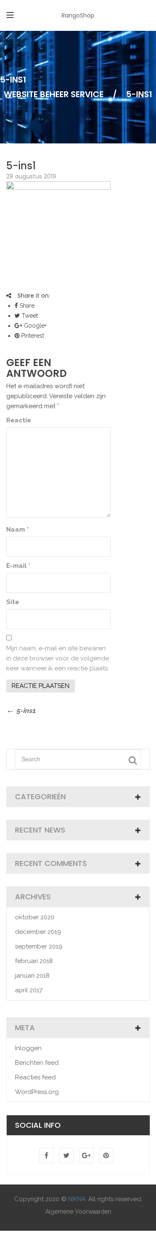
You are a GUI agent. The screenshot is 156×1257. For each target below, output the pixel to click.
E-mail (18, 566)
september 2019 (38, 946)
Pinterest (32, 335)
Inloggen (28, 1048)
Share (26, 305)
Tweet (29, 315)
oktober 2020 (34, 917)
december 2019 (38, 932)
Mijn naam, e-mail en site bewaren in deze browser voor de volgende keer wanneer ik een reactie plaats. (57, 658)
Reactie (18, 420)
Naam (17, 529)
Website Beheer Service (54, 94)
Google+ (34, 325)
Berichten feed (37, 1062)
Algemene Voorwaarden (78, 1211)
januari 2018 (32, 975)
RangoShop (78, 15)
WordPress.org (37, 1092)
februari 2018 (34, 961)
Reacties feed (35, 1077)
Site (12, 602)
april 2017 (28, 990)
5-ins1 (21, 166)
